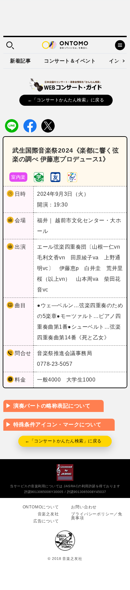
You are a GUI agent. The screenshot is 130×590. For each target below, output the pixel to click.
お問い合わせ (84, 507)
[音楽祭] (72, 176)
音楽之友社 (48, 514)
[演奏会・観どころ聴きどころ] (55, 176)
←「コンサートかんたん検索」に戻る (66, 99)
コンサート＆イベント (70, 61)
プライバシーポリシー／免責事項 (96, 516)
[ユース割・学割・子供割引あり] (39, 176)
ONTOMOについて (41, 507)
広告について (46, 521)
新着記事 (20, 61)
